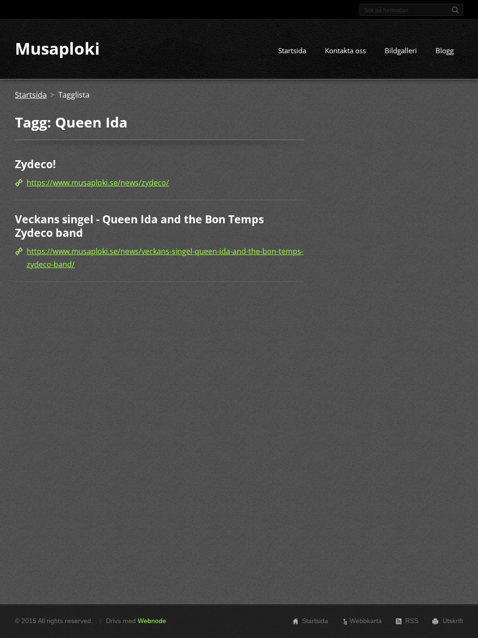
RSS (411, 620)
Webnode (152, 620)
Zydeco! (35, 163)
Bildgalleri (401, 50)
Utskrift (453, 620)
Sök (455, 10)
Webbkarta (366, 620)
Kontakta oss (345, 50)
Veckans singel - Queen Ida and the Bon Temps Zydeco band (139, 226)
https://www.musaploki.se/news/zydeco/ (98, 182)
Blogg (445, 50)
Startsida (292, 50)
